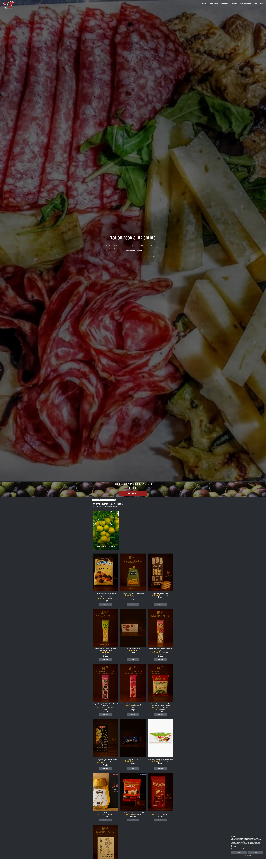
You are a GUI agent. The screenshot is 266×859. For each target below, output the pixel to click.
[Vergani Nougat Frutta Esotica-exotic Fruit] (160, 628)
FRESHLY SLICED (214, 3)
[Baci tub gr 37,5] (133, 738)
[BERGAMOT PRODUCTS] (106, 527)
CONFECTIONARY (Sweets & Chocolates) (107, 506)
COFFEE (234, 3)
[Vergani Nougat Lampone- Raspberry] (133, 683)
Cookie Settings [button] (247, 855)
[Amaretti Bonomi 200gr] (133, 628)
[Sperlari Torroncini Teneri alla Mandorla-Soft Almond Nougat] (160, 683)
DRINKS (262, 3)
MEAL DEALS (225, 3)
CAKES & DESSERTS (245, 3)
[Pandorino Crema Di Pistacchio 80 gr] (133, 572)
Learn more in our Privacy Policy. (238, 848)
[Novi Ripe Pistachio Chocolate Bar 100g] (160, 738)
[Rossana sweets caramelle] (160, 792)
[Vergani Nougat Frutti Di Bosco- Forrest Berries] (105, 683)
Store (94, 506)
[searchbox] (104, 500)
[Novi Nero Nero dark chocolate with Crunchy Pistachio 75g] (105, 738)
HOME (204, 3)
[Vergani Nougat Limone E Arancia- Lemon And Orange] (105, 628)
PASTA (255, 3)
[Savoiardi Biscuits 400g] (160, 572)
